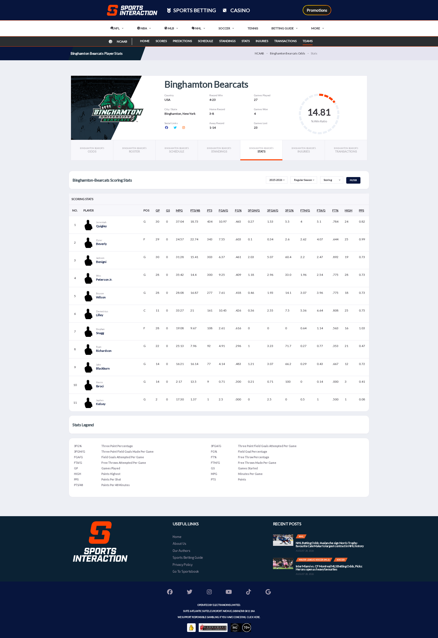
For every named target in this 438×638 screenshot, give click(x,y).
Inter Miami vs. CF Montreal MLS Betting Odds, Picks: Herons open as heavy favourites (329, 567)
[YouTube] (229, 592)
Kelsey (100, 404)
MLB (170, 28)
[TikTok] (249, 592)
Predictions (182, 41)
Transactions (285, 41)
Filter (353, 180)
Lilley (99, 315)
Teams (308, 41)
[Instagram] (209, 592)
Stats (246, 41)
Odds (92, 150)
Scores (161, 41)
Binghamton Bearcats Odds (287, 53)
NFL (117, 28)
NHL (198, 28)
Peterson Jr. (104, 279)
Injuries (262, 41)
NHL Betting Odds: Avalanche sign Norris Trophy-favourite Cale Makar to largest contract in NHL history (330, 544)
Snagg (100, 333)
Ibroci (100, 386)
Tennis (253, 28)
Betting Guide (282, 28)
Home (145, 41)
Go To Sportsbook (186, 571)
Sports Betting (194, 10)
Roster (134, 150)
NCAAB (259, 53)
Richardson (104, 351)
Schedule (205, 41)
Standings (227, 41)
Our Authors (181, 551)
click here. (253, 617)
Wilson (101, 297)
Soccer (224, 28)
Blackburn (103, 368)
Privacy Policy (182, 565)
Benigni (101, 262)
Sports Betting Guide (188, 557)
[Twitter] (190, 592)
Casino (239, 10)
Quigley (101, 226)
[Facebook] (170, 592)
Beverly (101, 244)
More (315, 28)
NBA (143, 28)
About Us (179, 544)
